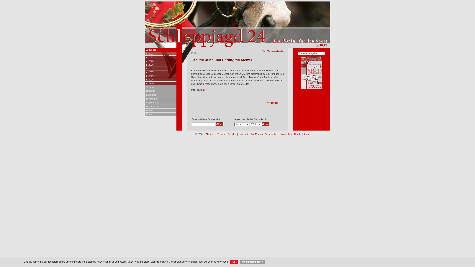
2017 (151, 72)
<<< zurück (272, 103)
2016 (151, 79)
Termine (150, 87)
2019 (151, 65)
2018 (151, 68)
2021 (151, 57)
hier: (204, 90)
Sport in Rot (152, 102)
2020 (151, 61)
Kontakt (150, 114)
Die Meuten (152, 99)
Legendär (151, 95)
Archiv (151, 76)
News (151, 83)
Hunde (149, 110)
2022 (151, 53)
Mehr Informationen (252, 262)
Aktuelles (151, 50)
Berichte (150, 91)
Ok (233, 262)
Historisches (153, 106)
